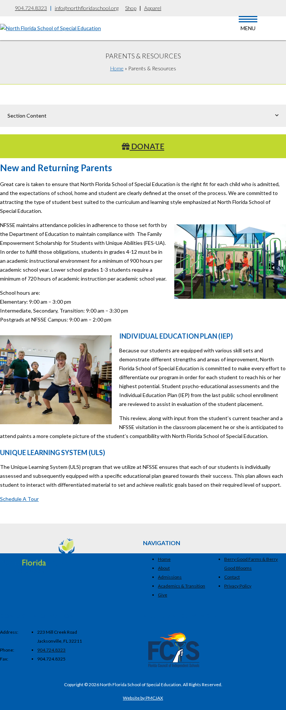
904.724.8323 (31, 8)
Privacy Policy (237, 586)
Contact (232, 577)
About (164, 568)
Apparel (152, 8)
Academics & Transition (181, 586)
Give (162, 595)
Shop (130, 8)
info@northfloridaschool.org (86, 8)
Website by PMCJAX (143, 698)
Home (117, 68)
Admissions (170, 577)
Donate (147, 146)
